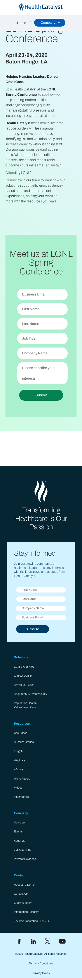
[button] (49, 23)
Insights (18, 751)
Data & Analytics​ (24, 666)
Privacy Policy (41, 973)
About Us (19, 840)
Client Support (23, 902)
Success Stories (24, 742)
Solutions (21, 657)
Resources (22, 723)
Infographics (21, 796)
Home (21, 23)
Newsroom (20, 822)
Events (18, 831)
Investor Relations (25, 859)
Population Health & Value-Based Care (26, 705)
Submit (41, 395)
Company (21, 813)
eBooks (18, 769)
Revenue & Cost (24, 684)
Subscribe (32, 629)
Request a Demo (24, 884)
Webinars (19, 760)
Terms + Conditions (41, 963)
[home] (41, 7)
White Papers (22, 778)
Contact (20, 875)
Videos (18, 787)
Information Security (26, 911)
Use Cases (20, 733)
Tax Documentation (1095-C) (32, 921)
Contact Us (21, 893)
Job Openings (22, 849)
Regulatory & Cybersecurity (30, 693)
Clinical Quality (23, 675)
